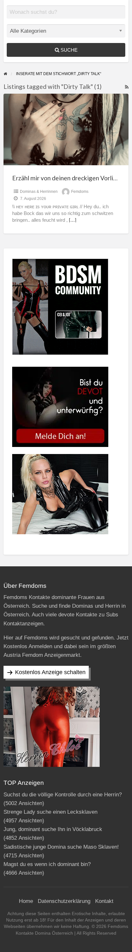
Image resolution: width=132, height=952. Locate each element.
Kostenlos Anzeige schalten (50, 672)
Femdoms (79, 191)
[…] (72, 220)
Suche (68, 50)
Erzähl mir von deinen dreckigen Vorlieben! (70, 178)
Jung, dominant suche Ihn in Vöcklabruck (53, 829)
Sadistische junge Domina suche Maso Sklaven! (61, 847)
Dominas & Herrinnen (39, 191)
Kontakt (104, 901)
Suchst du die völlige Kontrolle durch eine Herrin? (63, 795)
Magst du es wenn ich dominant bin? (47, 864)
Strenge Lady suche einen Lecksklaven (50, 812)
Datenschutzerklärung (64, 901)
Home (26, 901)
